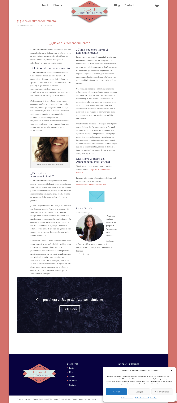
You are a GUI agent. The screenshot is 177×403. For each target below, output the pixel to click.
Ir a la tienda (70, 309)
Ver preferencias (162, 391)
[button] (171, 370)
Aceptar (116, 391)
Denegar (139, 391)
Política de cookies (127, 398)
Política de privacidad (142, 398)
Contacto (129, 5)
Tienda (57, 5)
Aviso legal (153, 398)
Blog (117, 5)
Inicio (45, 5)
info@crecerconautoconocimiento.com (91, 184)
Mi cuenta (73, 380)
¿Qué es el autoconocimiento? (37, 20)
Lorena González (26, 25)
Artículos (48, 25)
